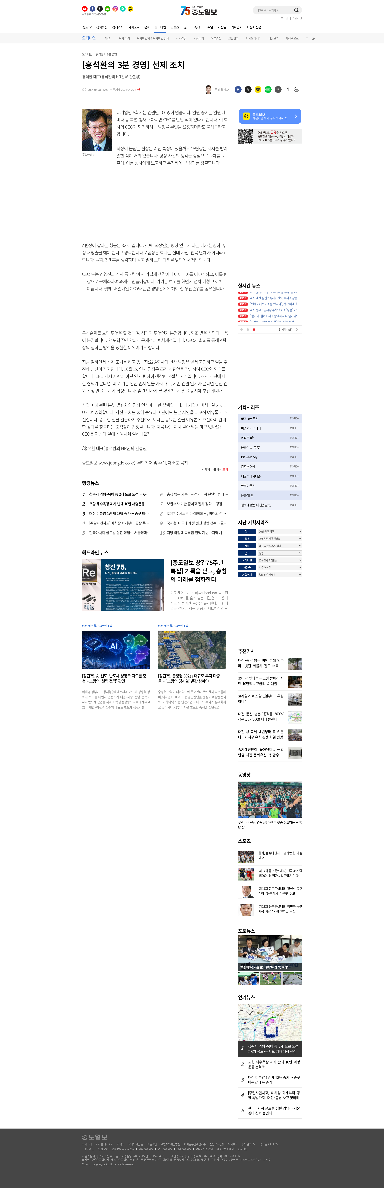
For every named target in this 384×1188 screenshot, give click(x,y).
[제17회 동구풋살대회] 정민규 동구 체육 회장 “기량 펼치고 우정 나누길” (280, 908)
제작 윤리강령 (145, 1149)
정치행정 (101, 27)
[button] (306, 39)
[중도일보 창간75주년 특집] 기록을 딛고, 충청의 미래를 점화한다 (198, 570)
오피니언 (160, 27)
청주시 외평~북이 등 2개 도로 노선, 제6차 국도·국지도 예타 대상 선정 (120, 494)
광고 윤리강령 (164, 1149)
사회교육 (133, 27)
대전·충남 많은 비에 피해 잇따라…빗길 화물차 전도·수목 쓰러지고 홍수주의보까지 (261, 663)
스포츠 (175, 27)
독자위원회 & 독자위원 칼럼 (153, 38)
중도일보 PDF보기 (269, 1144)
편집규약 (103, 1149)
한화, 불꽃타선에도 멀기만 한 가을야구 (280, 854)
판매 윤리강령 (183, 1149)
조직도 (120, 1144)
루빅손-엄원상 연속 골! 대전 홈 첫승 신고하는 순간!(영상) (270, 824)
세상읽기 (198, 38)
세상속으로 (292, 38)
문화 (147, 27)
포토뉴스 (246, 931)
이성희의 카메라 (251, 428)
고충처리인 (88, 1149)
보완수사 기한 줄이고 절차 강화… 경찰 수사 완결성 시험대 (197, 503)
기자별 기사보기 (104, 1144)
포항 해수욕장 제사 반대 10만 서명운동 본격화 (120, 503)
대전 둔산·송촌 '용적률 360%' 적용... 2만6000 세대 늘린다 (261, 716)
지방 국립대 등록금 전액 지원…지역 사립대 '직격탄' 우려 (197, 532)
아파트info (247, 437)
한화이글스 (248, 485)
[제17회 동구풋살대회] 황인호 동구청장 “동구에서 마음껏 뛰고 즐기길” (280, 890)
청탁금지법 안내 (204, 1149)
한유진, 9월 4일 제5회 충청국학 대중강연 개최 (276, 301)
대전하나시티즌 (251, 476)
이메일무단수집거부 (195, 1144)
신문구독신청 (217, 1144)
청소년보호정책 (225, 1149)
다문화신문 (254, 27)
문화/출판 (247, 495)
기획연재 (236, 27)
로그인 (284, 18)
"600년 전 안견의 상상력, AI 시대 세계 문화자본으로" (276, 307)
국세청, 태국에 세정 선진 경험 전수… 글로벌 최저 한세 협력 (197, 523)
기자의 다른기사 (215, 469)
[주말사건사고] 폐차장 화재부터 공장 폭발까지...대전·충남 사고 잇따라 (120, 523)
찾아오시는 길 (135, 1144)
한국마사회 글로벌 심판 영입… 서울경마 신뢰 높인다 (120, 532)
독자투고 (233, 1144)
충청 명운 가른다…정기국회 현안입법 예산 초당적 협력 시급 (197, 494)
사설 (107, 38)
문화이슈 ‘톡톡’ (250, 447)
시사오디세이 (253, 38)
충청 (197, 27)
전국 (186, 27)
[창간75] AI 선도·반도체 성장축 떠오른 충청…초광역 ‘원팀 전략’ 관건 (114, 678)
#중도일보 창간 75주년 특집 (97, 626)
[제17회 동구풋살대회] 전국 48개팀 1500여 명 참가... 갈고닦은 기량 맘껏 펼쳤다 (280, 872)
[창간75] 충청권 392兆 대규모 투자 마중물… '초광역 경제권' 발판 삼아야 (189, 678)
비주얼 (209, 27)
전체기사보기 (286, 329)
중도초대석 (248, 466)
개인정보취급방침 (170, 1144)
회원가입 (297, 18)
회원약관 (152, 1144)
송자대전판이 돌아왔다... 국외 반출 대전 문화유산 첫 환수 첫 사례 (261, 752)
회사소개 (87, 1144)
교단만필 (233, 38)
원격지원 (242, 1149)
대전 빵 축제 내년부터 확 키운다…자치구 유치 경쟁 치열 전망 (261, 734)
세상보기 (273, 38)
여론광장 (216, 38)
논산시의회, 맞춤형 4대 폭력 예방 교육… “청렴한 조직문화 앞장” (276, 313)
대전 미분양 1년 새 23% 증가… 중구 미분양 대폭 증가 (120, 513)
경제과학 (117, 27)
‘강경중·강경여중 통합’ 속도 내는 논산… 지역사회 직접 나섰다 (276, 295)
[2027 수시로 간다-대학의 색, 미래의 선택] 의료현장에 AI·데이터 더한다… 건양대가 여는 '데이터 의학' (197, 513)
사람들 (222, 27)
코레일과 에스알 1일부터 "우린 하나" (261, 698)
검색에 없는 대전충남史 (255, 505)
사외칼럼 (181, 38)
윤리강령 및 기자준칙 (123, 1149)
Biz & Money (249, 456)
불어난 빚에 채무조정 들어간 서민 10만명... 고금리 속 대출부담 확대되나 (261, 680)
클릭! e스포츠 (249, 418)
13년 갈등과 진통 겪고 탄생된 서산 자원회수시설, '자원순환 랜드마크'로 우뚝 (276, 319)
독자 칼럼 (124, 38)
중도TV (86, 27)
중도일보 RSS (249, 1144)
